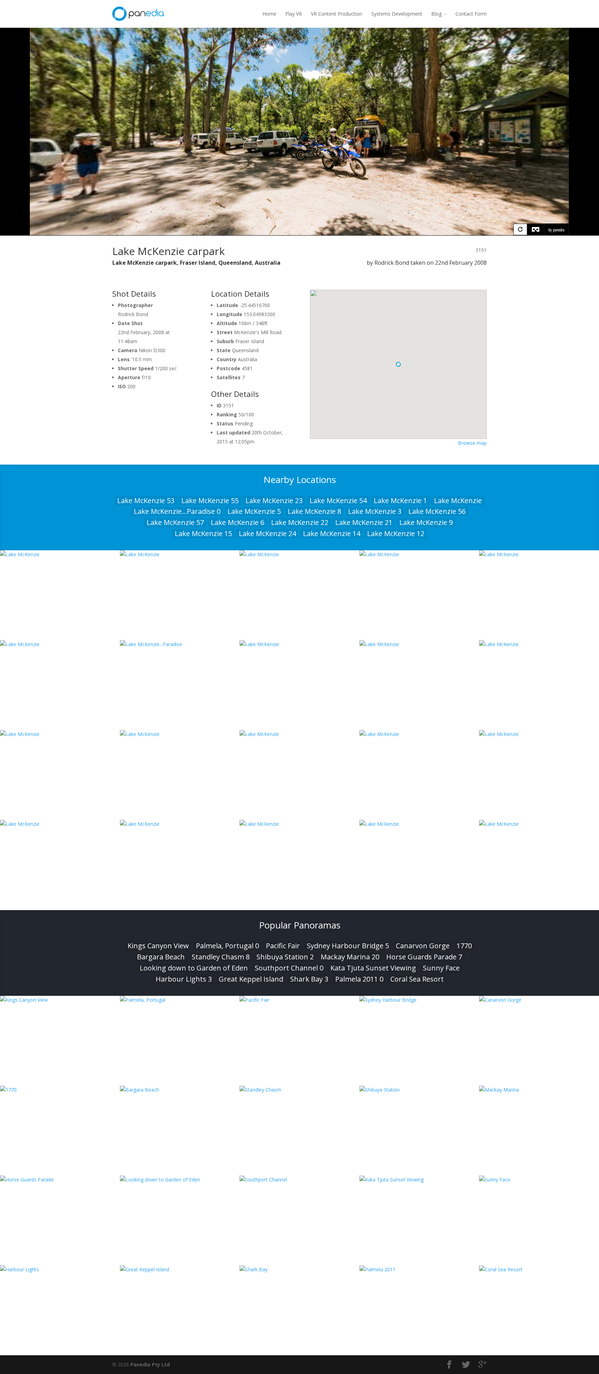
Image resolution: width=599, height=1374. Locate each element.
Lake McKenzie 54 (338, 500)
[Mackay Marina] (539, 1089)
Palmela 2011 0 (359, 979)
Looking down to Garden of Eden (194, 968)
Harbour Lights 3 (184, 979)
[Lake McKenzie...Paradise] (180, 644)
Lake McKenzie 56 (437, 511)
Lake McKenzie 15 (203, 533)
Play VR (293, 13)
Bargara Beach (161, 956)
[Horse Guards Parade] (60, 1179)
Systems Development (396, 13)
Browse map (472, 443)
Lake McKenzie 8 (314, 511)
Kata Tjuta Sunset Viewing (373, 968)
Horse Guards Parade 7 (424, 956)
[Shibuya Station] (419, 1089)
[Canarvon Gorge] (539, 999)
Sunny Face (441, 968)
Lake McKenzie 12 (395, 533)
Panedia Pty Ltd (150, 1364)
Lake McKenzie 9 (426, 522)
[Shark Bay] (299, 1269)
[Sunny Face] (539, 1179)
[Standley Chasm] (299, 1089)
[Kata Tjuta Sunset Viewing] (419, 1179)
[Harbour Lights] (60, 1269)
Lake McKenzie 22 (299, 522)
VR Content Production (336, 13)
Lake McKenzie (458, 500)
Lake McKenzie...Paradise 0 (177, 511)
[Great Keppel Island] (180, 1269)
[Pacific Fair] (299, 999)
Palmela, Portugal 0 (227, 945)
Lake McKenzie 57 (175, 522)
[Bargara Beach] (180, 1089)
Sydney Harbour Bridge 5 (348, 945)
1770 (464, 945)
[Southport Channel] (299, 1179)
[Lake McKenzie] (60, 554)
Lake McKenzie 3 (374, 511)
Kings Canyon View (158, 945)
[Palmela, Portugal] (180, 999)
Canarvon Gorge (423, 945)
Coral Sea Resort (417, 979)
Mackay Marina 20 (350, 956)
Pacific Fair (283, 945)
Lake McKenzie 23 (274, 500)
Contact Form (471, 13)
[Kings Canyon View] (60, 999)
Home (269, 13)
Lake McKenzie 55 (209, 500)
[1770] (60, 1089)
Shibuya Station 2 (285, 956)
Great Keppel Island (251, 979)
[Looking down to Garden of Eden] (180, 1179)
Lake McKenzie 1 (400, 500)
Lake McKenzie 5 (254, 511)
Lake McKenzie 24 (267, 533)
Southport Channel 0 (289, 968)
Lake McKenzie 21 (363, 522)
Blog (436, 13)
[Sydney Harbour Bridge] (419, 999)
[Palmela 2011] (419, 1269)
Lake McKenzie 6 (237, 522)
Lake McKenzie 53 (145, 500)
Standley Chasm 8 (221, 956)
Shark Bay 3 (309, 979)
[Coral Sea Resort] (539, 1269)
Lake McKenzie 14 (331, 533)
